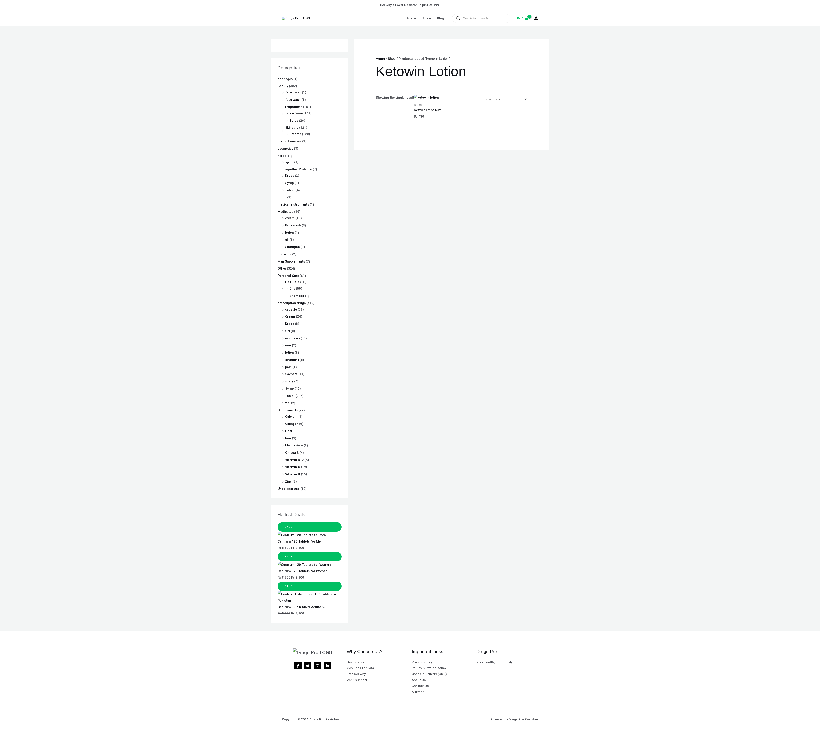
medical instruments (293, 204)
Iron (288, 438)
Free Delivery (356, 674)
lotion (282, 197)
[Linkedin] (327, 665)
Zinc (288, 481)
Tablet (290, 190)
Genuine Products (360, 668)
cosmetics (285, 148)
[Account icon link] (536, 18)
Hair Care (292, 282)
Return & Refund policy (429, 668)
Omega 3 (292, 453)
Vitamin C (292, 467)
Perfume (296, 113)
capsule (291, 309)
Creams (295, 134)
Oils (292, 288)
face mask (293, 92)
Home (411, 18)
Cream (290, 316)
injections (292, 338)
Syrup (289, 183)
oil (287, 240)
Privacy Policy (422, 662)
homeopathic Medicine (295, 169)
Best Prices (355, 662)
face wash (293, 100)
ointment (292, 360)
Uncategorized (289, 489)
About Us (419, 680)
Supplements (288, 410)
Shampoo (292, 247)
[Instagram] (317, 665)
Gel (287, 331)
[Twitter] (307, 665)
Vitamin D (292, 474)
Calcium (291, 417)
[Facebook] (298, 665)
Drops (289, 176)
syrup (289, 162)
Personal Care (288, 276)
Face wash (293, 225)
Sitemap (418, 692)
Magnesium (294, 445)
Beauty (283, 86)
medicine (284, 254)
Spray (293, 121)
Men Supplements (291, 261)
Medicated (285, 212)
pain (288, 367)
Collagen (291, 424)
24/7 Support (357, 680)
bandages (285, 79)
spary (289, 381)
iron (288, 345)
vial (287, 403)
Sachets (291, 374)
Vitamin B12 (294, 460)
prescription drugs (292, 303)
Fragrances (293, 107)
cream (290, 218)
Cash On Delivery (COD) (429, 674)
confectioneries (289, 141)
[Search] (458, 18)
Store (426, 18)
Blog (440, 18)
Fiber (289, 431)
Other (282, 268)
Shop (392, 59)
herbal (282, 156)
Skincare (291, 128)
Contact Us (420, 686)
